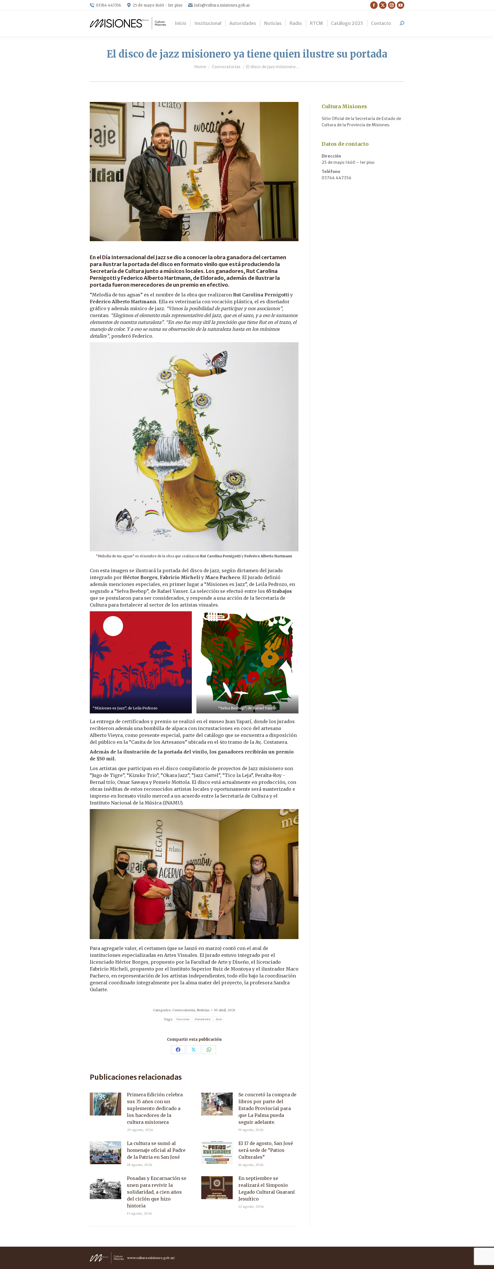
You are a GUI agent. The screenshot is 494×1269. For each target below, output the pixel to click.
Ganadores (202, 1019)
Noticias (203, 1010)
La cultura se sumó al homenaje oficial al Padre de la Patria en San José (156, 1150)
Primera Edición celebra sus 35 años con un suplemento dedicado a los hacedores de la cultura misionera (155, 1108)
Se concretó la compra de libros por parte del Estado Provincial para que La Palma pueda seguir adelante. (267, 1108)
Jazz (219, 1019)
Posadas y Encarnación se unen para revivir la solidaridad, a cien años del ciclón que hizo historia (156, 1192)
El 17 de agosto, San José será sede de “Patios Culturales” (265, 1150)
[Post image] (105, 1104)
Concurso (183, 1019)
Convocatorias (183, 1010)
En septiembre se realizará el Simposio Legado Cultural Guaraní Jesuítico (266, 1188)
